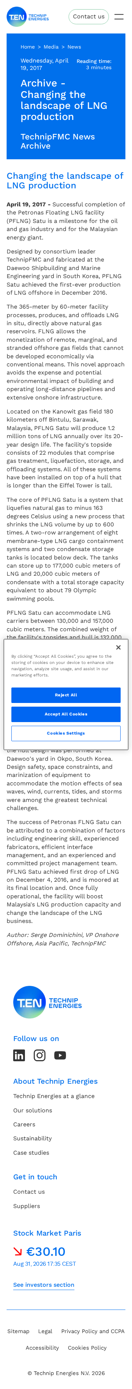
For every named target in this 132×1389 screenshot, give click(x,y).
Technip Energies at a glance (54, 1096)
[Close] (118, 647)
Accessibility (42, 1347)
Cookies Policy (87, 1347)
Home (28, 47)
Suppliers (26, 1206)
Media (51, 47)
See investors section (43, 1284)
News (74, 47)
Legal (45, 1331)
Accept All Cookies (66, 714)
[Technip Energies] (28, 17)
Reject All (66, 694)
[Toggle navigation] (119, 17)
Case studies (31, 1152)
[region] (66, 694)
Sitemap (18, 1331)
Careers (24, 1124)
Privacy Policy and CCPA (93, 1331)
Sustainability (32, 1138)
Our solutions (32, 1110)
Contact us (88, 16)
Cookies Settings (66, 733)
